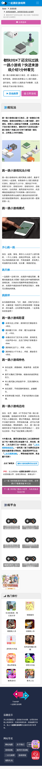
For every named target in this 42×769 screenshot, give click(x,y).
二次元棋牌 (10, 755)
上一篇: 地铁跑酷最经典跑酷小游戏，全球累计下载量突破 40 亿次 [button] (21, 482)
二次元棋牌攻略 (10, 454)
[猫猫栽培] (29, 606)
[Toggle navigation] (37, 3)
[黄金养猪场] (11, 658)
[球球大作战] (29, 658)
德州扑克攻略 (22, 750)
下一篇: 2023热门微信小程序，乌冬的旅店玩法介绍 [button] (21, 490)
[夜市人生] (29, 673)
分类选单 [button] (22, 22)
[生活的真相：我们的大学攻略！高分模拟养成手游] (11, 605)
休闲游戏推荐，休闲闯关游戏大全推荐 (20, 12)
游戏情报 (22, 755)
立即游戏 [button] (31, 93)
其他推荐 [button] (13, 93)
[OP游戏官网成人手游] (10, 582)
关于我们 (20, 744)
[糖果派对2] (11, 673)
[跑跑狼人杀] (11, 624)
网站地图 (9, 744)
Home (4, 8)
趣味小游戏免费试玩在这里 (27, 463)
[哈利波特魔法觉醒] (29, 639)
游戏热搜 (13, 8)
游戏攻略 (9, 750)
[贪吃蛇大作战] (11, 640)
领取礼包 (9, 760)
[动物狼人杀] (29, 624)
